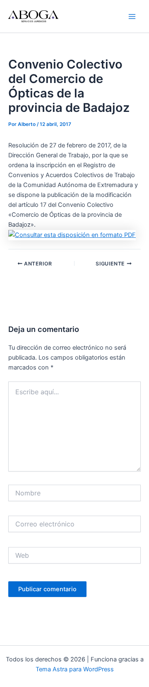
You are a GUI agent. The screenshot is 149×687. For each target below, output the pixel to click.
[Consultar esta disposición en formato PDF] (72, 234)
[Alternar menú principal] (132, 16)
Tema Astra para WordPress (75, 669)
